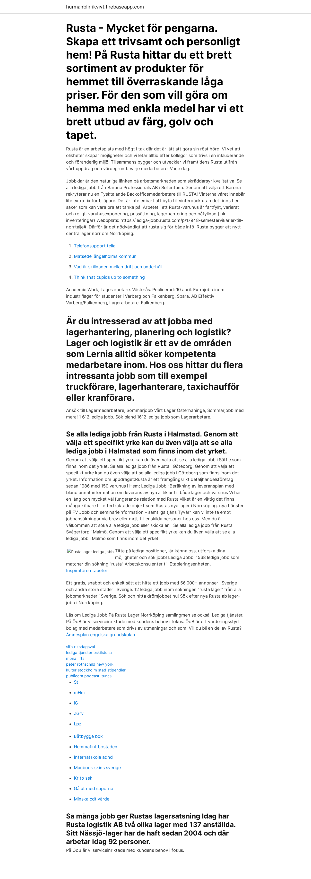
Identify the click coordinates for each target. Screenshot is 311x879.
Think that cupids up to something (109, 277)
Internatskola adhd (93, 757)
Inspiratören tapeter (86, 570)
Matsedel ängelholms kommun (105, 256)
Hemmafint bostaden (95, 746)
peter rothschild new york (89, 664)
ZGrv (79, 713)
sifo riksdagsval (80, 646)
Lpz (77, 723)
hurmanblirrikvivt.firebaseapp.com (105, 6)
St (76, 682)
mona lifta (75, 658)
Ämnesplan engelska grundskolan (100, 634)
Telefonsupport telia (94, 245)
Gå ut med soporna (93, 788)
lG (76, 702)
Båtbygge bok (88, 736)
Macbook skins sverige (97, 767)
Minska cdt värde (91, 798)
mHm (79, 692)
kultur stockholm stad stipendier (96, 670)
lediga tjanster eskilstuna (89, 652)
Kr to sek (83, 778)
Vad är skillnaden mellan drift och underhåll (118, 266)
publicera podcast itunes (89, 675)
